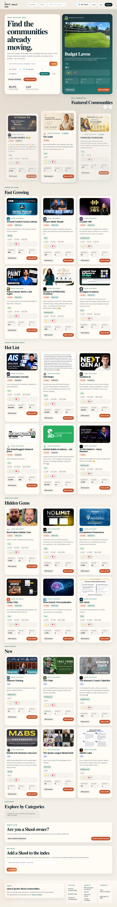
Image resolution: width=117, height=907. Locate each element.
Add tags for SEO (104, 897)
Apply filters (44, 73)
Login (100, 4)
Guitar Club (12, 602)
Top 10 (86, 892)
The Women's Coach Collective (95, 680)
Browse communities (72, 889)
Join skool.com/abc (105, 890)
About (94, 4)
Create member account (100, 838)
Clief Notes (48, 377)
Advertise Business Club (91, 137)
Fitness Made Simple (53, 221)
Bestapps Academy (89, 292)
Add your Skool (87, 895)
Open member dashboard (17, 838)
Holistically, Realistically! (55, 137)
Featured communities (72, 898)
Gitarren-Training (15, 680)
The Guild (12, 137)
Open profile (31, 174)
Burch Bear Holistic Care (19, 532)
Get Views (84, 602)
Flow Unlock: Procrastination (57, 602)
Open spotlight (103, 90)
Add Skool (11, 869)
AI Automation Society (17, 377)
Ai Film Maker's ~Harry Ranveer (91, 450)
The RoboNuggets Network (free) (20, 450)
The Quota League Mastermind (58, 753)
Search (53, 64)
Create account (30, 79)
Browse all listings (15, 79)
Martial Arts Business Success (22, 753)
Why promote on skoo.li (88, 888)
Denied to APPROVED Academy (54, 293)
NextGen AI (85, 377)
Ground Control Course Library (22, 221)
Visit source (70, 90)
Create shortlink (87, 899)
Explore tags (72, 894)
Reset (54, 73)
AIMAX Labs (86, 753)
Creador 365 (85, 221)
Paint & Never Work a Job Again (19, 293)
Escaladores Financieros (92, 532)
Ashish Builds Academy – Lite (57, 449)
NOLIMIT (47, 532)
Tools (42, 4)
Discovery (32, 4)
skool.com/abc (37, 895)
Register (108, 4)
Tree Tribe (48, 680)
